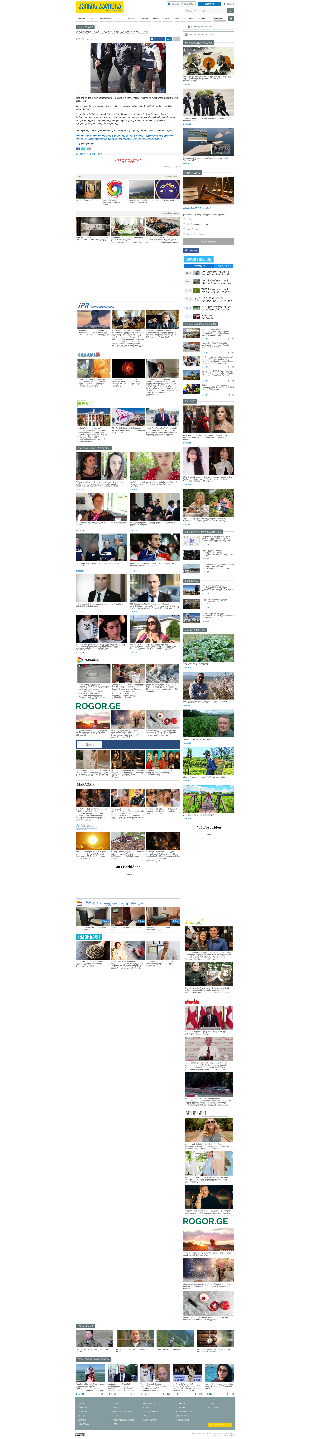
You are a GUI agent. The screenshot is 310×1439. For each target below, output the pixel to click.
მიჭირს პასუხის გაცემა (197, 234)
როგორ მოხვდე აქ (172, 176)
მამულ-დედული (195, 630)
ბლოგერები (85, 1326)
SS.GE (79, 176)
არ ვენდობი (192, 229)
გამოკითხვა (192, 172)
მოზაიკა (190, 401)
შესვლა (230, 4)
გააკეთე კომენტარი (171, 166)
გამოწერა (209, 4)
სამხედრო (191, 581)
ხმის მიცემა (208, 241)
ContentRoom (170, 213)
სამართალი (85, 27)
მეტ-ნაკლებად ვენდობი (197, 224)
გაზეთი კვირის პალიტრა (202, 34)
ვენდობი (191, 219)
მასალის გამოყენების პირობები (224, 1435)
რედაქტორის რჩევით (198, 42)
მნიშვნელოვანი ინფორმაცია (203, 531)
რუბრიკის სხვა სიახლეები (94, 448)
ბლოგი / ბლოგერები (202, 26)
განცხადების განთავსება (182, 4)
